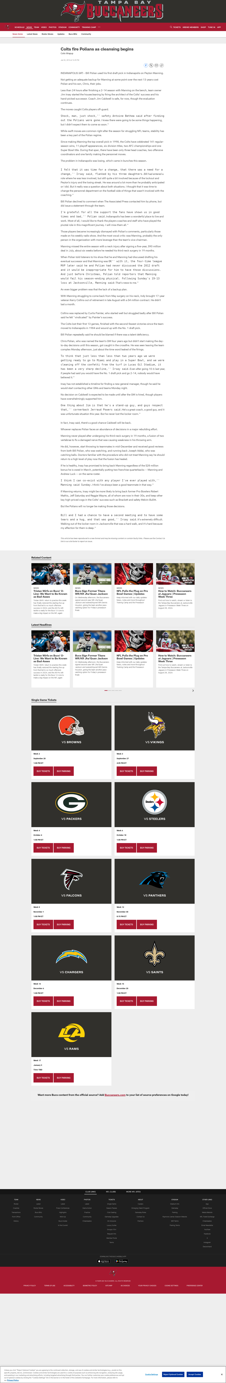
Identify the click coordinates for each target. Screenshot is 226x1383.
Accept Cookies (194, 1374)
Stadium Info (174, 1204)
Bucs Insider (63, 1221)
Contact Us (141, 1217)
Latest (38, 1204)
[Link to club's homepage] (7, 27)
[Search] (171, 27)
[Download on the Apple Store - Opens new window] (103, 1261)
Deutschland (207, 1246)
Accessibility (69, 1285)
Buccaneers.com (115, 1094)
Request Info (111, 1234)
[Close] (222, 1374)
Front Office (16, 1217)
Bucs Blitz (38, 1212)
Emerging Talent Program (140, 1208)
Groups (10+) (111, 1229)
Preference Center (195, 1285)
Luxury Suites (111, 1225)
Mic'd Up (63, 1217)
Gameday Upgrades (111, 1217)
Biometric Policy (90, 1285)
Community (38, 1217)
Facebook (207, 1234)
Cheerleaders (87, 1221)
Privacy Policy (30, 1285)
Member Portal (111, 1238)
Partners (140, 1221)
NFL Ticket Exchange (207, 1217)
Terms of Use (49, 1285)
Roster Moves (38, 1208)
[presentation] (194, 691)
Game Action (87, 1208)
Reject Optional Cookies (173, 1374)
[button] (106, 690)
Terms (111, 1242)
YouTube (207, 1229)
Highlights (62, 1212)
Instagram (207, 1242)
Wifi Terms (175, 1221)
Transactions (16, 1212)
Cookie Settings (171, 1285)
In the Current (63, 1225)
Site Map (108, 1285)
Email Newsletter (207, 1225)
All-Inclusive (111, 1221)
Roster (16, 1204)
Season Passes (111, 1208)
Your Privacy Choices (147, 1285)
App (207, 1204)
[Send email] (156, 67)
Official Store (207, 1208)
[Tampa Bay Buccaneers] (113, 1273)
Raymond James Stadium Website (175, 1217)
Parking (174, 1212)
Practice (87, 1212)
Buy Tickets (43, 771)
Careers (140, 1204)
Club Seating (111, 1212)
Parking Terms (175, 1225)
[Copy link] (162, 65)
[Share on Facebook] (146, 67)
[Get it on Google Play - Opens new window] (121, 1262)
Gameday (174, 1208)
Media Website (207, 1212)
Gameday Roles (140, 1212)
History (16, 1221)
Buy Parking (63, 771)
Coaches (16, 1208)
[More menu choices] (99, 27)
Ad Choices (125, 1285)
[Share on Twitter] (151, 67)
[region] (113, 1374)
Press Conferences (62, 1208)
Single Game (111, 1204)
